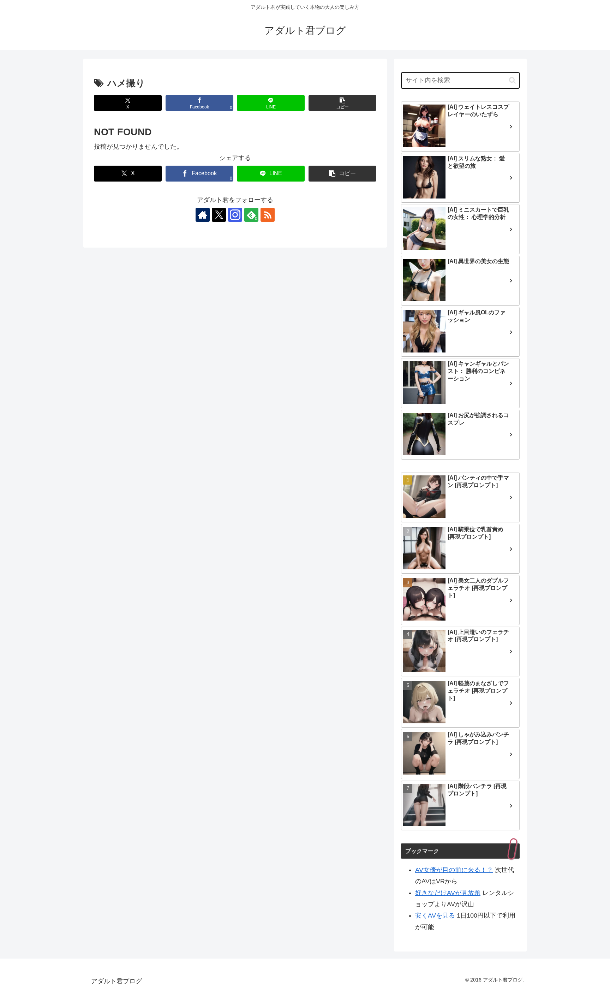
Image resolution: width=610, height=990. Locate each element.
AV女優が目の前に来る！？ (454, 869)
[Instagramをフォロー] (235, 215)
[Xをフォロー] (219, 215)
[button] (342, 103)
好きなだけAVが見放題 (447, 892)
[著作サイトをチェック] (203, 215)
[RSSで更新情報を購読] (268, 215)
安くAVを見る (435, 915)
